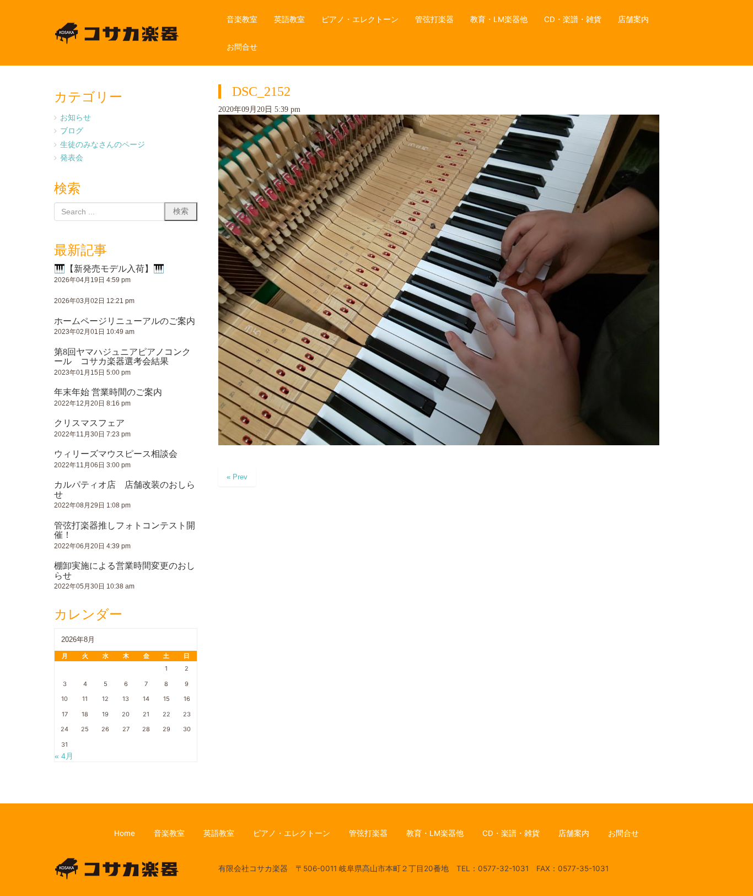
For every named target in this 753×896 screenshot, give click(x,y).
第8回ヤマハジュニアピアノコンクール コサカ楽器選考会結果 (122, 356)
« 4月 (64, 756)
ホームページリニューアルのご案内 (124, 321)
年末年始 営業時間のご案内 (108, 392)
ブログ (71, 130)
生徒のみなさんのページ (102, 144)
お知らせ (75, 117)
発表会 (71, 157)
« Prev (237, 477)
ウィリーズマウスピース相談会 (116, 453)
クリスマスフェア (89, 423)
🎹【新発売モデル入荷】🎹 (109, 268)
